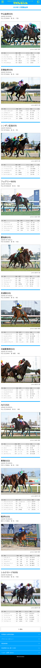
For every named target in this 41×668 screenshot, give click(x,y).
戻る (21, 629)
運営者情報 (4, 643)
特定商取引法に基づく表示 (8, 648)
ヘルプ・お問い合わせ (7, 652)
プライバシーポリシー (7, 639)
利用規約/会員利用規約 (7, 634)
